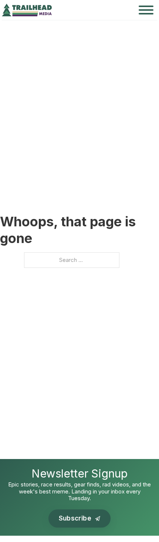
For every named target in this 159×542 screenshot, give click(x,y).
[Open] (146, 10)
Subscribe (75, 518)
